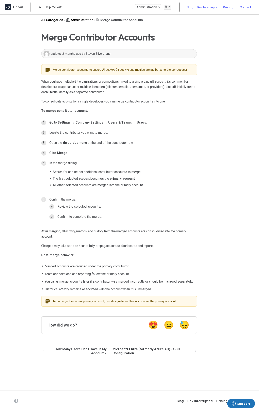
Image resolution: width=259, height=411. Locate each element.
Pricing (228, 7)
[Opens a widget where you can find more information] (241, 404)
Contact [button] (245, 7)
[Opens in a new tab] (16, 401)
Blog (190, 7)
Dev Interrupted (208, 7)
